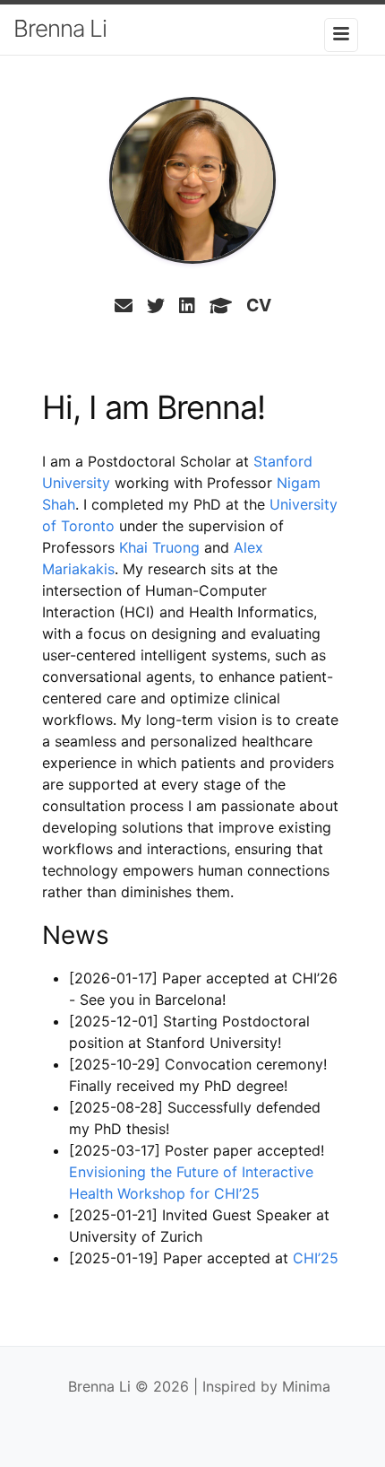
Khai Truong (159, 547)
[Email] (124, 306)
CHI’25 (315, 1258)
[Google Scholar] (221, 306)
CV (258, 305)
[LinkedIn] (187, 306)
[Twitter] (156, 306)
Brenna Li (60, 28)
